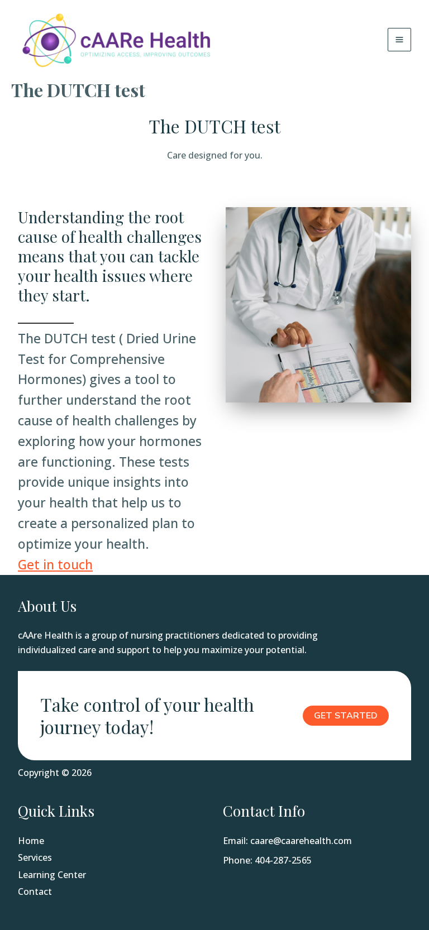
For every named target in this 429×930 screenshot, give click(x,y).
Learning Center (52, 875)
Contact (35, 891)
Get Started (346, 716)
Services (35, 857)
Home (31, 841)
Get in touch (55, 564)
